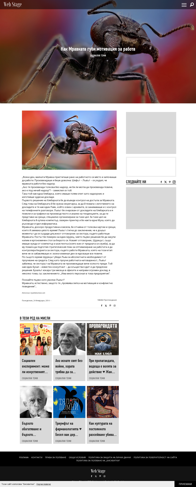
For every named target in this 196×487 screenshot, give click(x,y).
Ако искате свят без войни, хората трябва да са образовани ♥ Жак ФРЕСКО (69, 371)
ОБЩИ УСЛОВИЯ (77, 457)
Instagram (114, 306)
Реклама (24, 457)
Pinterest (100, 476)
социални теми (98, 55)
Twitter (106, 306)
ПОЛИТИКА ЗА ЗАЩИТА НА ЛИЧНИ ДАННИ (109, 457)
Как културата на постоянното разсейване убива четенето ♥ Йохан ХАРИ (101, 434)
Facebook (101, 306)
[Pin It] (110, 306)
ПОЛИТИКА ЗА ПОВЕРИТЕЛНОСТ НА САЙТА (155, 457)
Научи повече (43, 484)
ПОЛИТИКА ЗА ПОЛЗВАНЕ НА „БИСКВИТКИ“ (98, 460)
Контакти (36, 457)
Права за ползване (55, 457)
